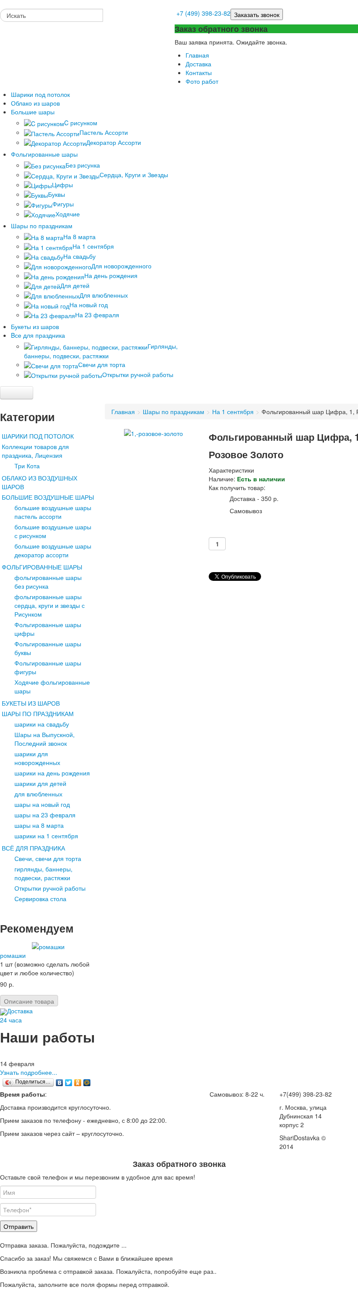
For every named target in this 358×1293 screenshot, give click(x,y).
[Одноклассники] (78, 1082)
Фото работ (202, 81)
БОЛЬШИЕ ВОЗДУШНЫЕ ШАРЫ (48, 497)
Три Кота (27, 465)
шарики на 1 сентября (46, 835)
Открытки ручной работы (50, 888)
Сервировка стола (40, 898)
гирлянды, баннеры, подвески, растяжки (43, 873)
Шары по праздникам (173, 411)
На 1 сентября (233, 411)
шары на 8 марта (39, 825)
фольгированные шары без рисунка (48, 581)
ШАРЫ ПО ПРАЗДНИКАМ (38, 713)
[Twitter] (68, 1082)
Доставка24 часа (16, 1015)
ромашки (13, 955)
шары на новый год (42, 804)
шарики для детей (40, 783)
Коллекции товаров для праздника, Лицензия (35, 451)
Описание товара (29, 1001)
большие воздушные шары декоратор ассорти (52, 550)
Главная (197, 55)
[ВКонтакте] (59, 1082)
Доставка (198, 63)
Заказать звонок (256, 14)
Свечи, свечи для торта (47, 858)
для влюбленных (38, 793)
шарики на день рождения (52, 772)
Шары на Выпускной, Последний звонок (44, 739)
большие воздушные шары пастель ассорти (52, 512)
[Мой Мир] (87, 1082)
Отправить (18, 1226)
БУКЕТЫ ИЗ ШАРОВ (31, 703)
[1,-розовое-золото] (153, 432)
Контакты (199, 72)
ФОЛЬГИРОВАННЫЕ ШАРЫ (42, 566)
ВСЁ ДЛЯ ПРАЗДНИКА (33, 848)
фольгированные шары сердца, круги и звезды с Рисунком (49, 605)
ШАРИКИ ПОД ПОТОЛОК (38, 436)
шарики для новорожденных (37, 758)
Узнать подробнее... (28, 1072)
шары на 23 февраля (45, 814)
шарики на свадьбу (41, 724)
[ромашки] (48, 945)
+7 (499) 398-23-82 (203, 13)
